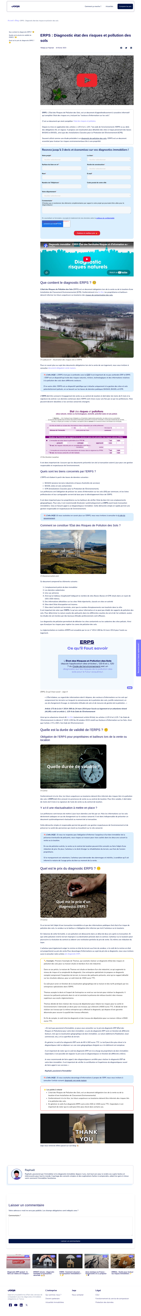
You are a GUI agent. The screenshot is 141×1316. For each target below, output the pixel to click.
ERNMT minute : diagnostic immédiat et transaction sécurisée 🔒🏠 (43, 1273)
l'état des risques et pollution (84, 121)
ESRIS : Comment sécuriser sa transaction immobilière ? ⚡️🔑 (70, 1273)
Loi (70, 717)
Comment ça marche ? (93, 6)
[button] (121, 47)
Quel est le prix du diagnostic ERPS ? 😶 (21, 41)
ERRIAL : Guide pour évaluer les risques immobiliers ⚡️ (122, 1273)
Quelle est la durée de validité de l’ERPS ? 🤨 (20, 36)
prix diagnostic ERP (72, 954)
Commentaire (15, 1216)
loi (101, 292)
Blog (17, 20)
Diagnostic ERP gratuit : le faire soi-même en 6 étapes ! (18, 1273)
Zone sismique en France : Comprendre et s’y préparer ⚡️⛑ (96, 1273)
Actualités (109, 6)
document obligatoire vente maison (62, 368)
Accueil (11, 20)
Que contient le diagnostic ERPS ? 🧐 (21, 32)
